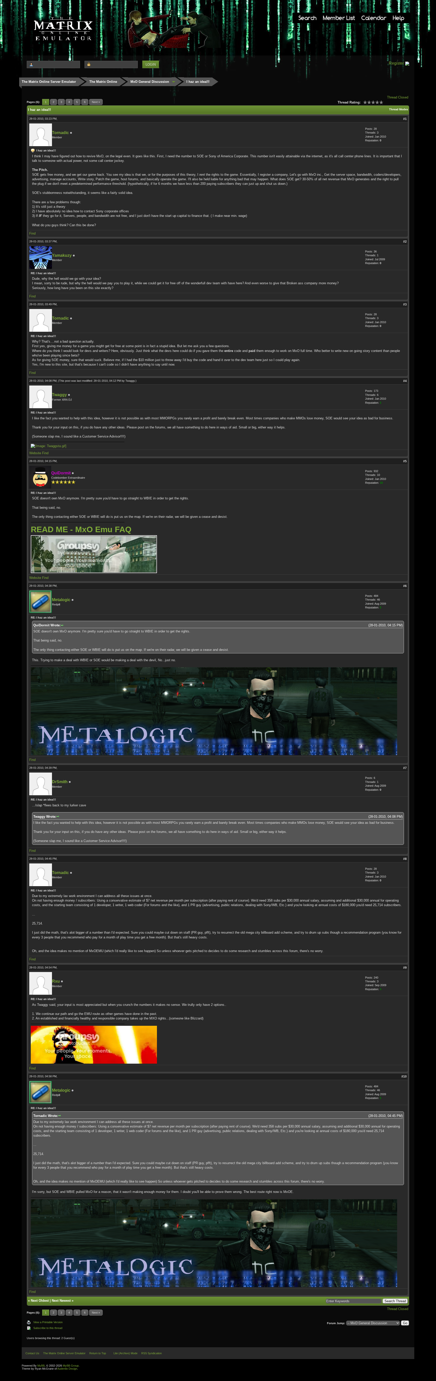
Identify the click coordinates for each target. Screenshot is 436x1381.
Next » (96, 102)
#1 (405, 119)
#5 (405, 461)
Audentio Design (67, 1368)
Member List (339, 17)
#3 (405, 304)
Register (396, 63)
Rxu (56, 981)
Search (307, 17)
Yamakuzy (62, 255)
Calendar (373, 17)
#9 (405, 967)
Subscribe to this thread (47, 1327)
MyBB (41, 1365)
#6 (405, 586)
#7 (405, 768)
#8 (405, 859)
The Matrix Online (103, 82)
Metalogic (61, 600)
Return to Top (97, 1353)
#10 (404, 1076)
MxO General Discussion (149, 82)
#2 (405, 241)
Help (398, 17)
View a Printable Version (48, 1322)
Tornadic (60, 133)
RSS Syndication (151, 1353)
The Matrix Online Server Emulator (49, 82)
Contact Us (32, 1353)
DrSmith (60, 782)
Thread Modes (398, 109)
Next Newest (61, 1300)
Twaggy (130, 380)
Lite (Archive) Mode (126, 1353)
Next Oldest (40, 1300)
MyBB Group (71, 1365)
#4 (405, 381)
